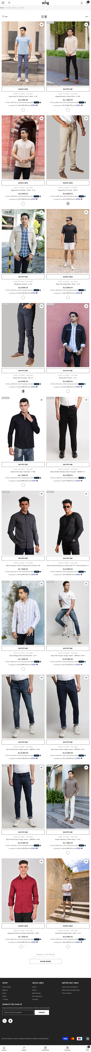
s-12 (68, 297)
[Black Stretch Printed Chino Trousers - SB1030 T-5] (67, 429)
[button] (42, 16)
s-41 (23, 203)
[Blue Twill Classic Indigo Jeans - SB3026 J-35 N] (67, 613)
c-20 (23, 297)
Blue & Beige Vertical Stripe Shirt (23, 656)
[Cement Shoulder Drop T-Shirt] (67, 890)
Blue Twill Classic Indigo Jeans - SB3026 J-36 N (23, 749)
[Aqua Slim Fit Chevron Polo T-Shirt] (23, 53)
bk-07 (23, 391)
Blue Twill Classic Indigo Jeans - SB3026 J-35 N (68, 656)
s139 (21, 946)
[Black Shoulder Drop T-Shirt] (67, 241)
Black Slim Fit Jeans (23, 378)
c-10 (68, 391)
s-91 (23, 109)
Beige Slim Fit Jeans (68, 190)
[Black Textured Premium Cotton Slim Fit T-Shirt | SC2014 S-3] (67, 523)
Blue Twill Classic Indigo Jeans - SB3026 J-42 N (23, 839)
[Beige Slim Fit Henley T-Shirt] (23, 147)
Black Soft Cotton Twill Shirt (23, 472)
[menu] (3, 2)
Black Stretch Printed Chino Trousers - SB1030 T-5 (68, 472)
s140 (25, 946)
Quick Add (23, 89)
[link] (24, 1049)
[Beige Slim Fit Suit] (23, 241)
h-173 (68, 852)
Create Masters (43, 1039)
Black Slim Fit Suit (67, 378)
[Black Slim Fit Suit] (67, 335)
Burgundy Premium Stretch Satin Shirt (23, 933)
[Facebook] (4, 1021)
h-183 (23, 485)
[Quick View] (42, 25)
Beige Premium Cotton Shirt (67, 96)
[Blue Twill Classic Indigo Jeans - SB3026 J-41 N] (67, 707)
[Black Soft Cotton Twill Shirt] (23, 429)
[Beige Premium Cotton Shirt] (67, 53)
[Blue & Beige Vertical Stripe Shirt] (23, 613)
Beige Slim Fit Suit (23, 284)
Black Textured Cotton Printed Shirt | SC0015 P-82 (23, 565)
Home (2, 8)
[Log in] (81, 3)
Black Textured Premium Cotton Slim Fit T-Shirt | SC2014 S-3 (68, 565)
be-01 (68, 203)
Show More (45, 961)
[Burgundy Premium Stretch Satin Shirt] (23, 890)
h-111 (23, 669)
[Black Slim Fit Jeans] (23, 335)
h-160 (68, 109)
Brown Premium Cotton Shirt (67, 839)
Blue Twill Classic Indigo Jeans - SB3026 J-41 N (67, 749)
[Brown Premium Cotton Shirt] (67, 796)
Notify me (67, 89)
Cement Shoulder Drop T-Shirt (68, 933)
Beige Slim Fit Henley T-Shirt (23, 190)
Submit (42, 1012)
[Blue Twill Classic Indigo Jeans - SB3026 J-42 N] (23, 796)
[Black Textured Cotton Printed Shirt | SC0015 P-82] (23, 523)
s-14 (68, 946)
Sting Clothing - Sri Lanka (16, 8)
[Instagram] (10, 1021)
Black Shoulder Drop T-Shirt (68, 284)
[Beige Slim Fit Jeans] (67, 147)
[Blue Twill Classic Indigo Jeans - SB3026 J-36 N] (23, 707)
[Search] (9, 2)
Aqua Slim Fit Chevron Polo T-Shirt (23, 96)
